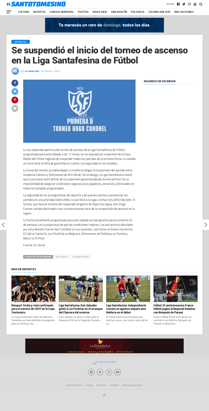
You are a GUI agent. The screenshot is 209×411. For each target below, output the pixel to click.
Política (83, 12)
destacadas (62, 256)
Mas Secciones (183, 12)
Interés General (74, 385)
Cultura (23, 12)
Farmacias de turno (132, 385)
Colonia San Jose (159, 12)
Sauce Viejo (99, 12)
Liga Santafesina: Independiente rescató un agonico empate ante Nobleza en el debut (126, 308)
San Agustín (119, 12)
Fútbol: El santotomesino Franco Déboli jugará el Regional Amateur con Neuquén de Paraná (174, 308)
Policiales (137, 12)
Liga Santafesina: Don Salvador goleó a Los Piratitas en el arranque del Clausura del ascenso (81, 308)
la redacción (32, 71)
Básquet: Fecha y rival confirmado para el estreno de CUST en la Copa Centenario (33, 308)
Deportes (39, 12)
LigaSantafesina (80, 256)
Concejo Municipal (62, 12)
